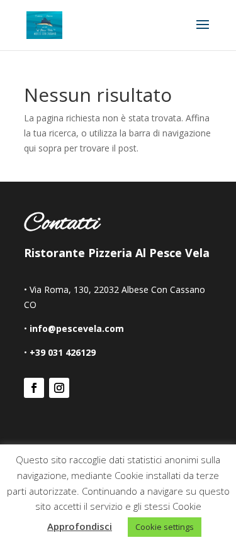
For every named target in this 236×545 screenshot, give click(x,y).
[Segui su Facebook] (34, 388)
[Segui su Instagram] (59, 388)
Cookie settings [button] (164, 526)
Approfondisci (79, 526)
